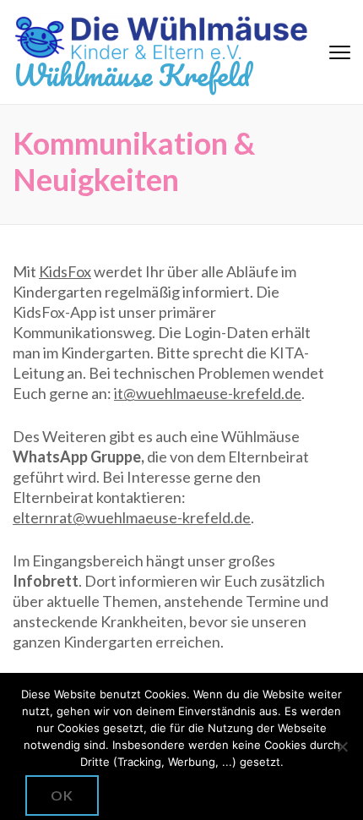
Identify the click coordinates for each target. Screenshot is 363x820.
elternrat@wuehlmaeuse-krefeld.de (132, 517)
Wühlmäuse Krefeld (131, 74)
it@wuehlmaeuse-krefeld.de (207, 393)
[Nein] (341, 746)
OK (62, 795)
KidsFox (65, 271)
